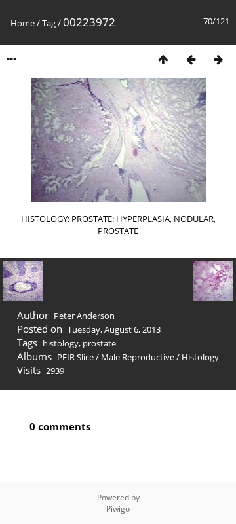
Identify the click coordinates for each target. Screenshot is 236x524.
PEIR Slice (75, 357)
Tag (49, 23)
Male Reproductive (137, 357)
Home (22, 23)
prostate (99, 343)
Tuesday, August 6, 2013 (114, 329)
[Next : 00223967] (218, 59)
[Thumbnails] (163, 59)
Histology (200, 357)
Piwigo (118, 508)
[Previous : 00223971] (191, 59)
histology (61, 343)
